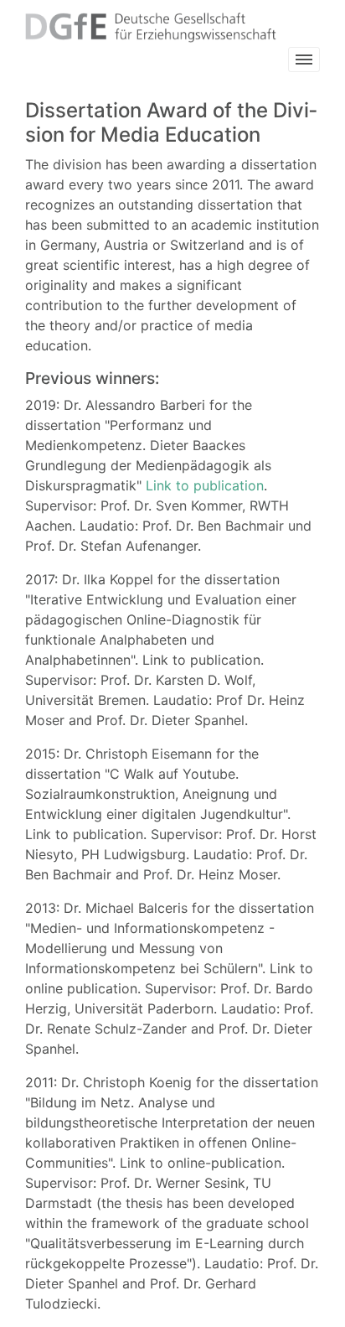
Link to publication (205, 485)
